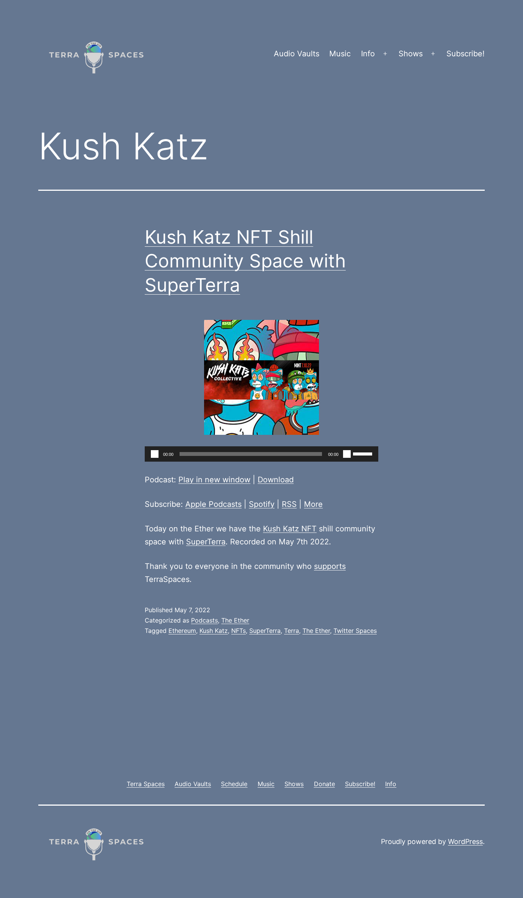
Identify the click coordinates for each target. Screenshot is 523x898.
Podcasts (204, 620)
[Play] (155, 454)
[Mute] (347, 454)
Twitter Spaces (355, 630)
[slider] (363, 453)
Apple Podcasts (213, 504)
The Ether (235, 620)
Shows (411, 53)
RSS (289, 504)
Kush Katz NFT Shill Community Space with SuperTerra (245, 261)
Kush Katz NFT (290, 528)
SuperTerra (206, 541)
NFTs (238, 630)
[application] (261, 454)
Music (340, 53)
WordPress (465, 841)
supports (330, 566)
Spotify (262, 504)
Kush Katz (213, 630)
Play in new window (214, 479)
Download (276, 479)
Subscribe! (465, 53)
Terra (291, 630)
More (313, 504)
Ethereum (182, 630)
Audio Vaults (296, 53)
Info (368, 53)
